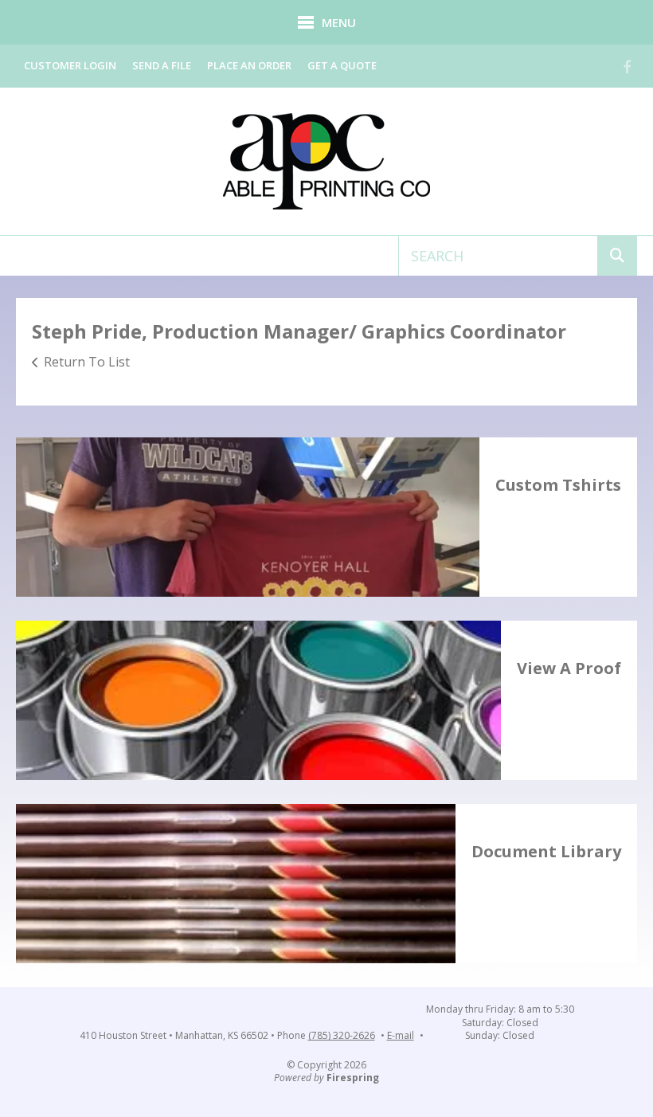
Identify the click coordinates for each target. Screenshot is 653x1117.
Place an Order (249, 65)
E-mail (400, 1035)
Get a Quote (342, 65)
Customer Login (70, 65)
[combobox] (498, 256)
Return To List (87, 361)
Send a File (161, 65)
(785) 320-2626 (341, 1035)
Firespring (352, 1077)
